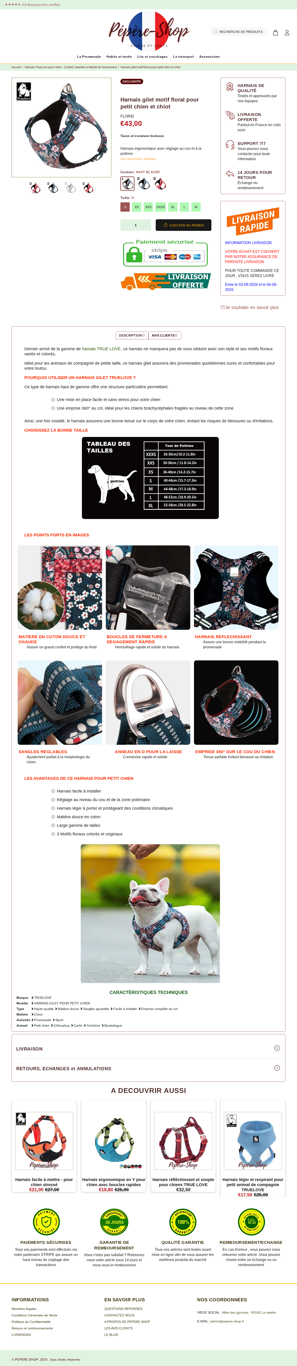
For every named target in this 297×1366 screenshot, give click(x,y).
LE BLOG (111, 1335)
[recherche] (215, 31)
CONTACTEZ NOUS (119, 1315)
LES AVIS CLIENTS (118, 1328)
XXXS (160, 207)
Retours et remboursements (32, 1328)
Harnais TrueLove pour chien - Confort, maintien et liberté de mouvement (71, 67)
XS (137, 207)
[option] (38, 188)
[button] (35, 188)
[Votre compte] (287, 33)
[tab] (132, 335)
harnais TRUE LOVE (101, 349)
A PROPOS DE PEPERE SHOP (127, 1322)
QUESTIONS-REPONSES (123, 1309)
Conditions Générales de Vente (34, 1315)
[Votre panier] (275, 33)
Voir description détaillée (138, 159)
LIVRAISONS (21, 1335)
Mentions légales (24, 1309)
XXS (148, 207)
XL (173, 207)
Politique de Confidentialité (31, 1322)
